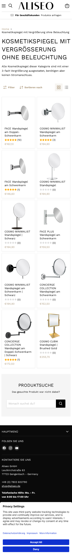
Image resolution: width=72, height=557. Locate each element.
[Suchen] (60, 404)
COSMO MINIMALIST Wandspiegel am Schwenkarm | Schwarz (17, 290)
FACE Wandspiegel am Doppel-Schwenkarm (16, 132)
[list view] (66, 87)
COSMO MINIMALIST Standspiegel (52, 183)
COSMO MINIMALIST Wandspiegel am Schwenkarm (52, 132)
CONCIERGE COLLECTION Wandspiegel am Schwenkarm (50, 290)
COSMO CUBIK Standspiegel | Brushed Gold (49, 345)
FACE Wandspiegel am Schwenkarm (16, 183)
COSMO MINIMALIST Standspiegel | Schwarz (17, 235)
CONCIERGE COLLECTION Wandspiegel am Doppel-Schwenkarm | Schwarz (18, 348)
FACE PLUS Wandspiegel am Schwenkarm (50, 235)
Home (5, 29)
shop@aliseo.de (11, 486)
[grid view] (59, 87)
